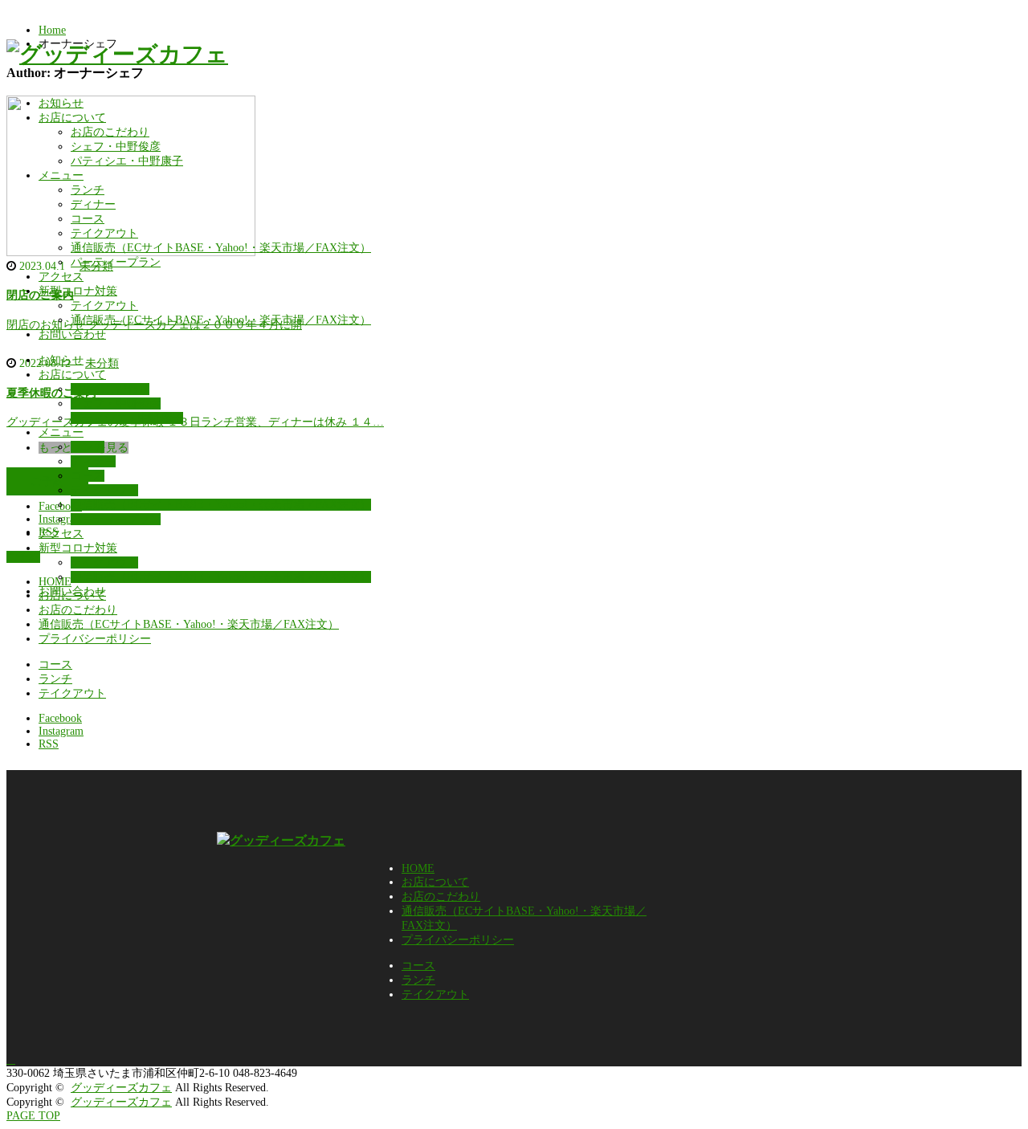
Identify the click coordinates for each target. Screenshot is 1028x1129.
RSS (49, 744)
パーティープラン (116, 262)
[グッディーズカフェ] (117, 54)
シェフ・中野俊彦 (116, 147)
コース (87, 219)
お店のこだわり (110, 132)
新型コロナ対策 (78, 291)
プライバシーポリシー (95, 639)
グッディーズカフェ (121, 1088)
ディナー (93, 204)
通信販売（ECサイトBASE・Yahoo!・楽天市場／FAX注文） (221, 248)
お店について (72, 118)
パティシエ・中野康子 (127, 161)
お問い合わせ (72, 334)
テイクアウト (104, 233)
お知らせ (61, 103)
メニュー (61, 175)
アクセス (61, 277)
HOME (418, 868)
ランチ (87, 190)
